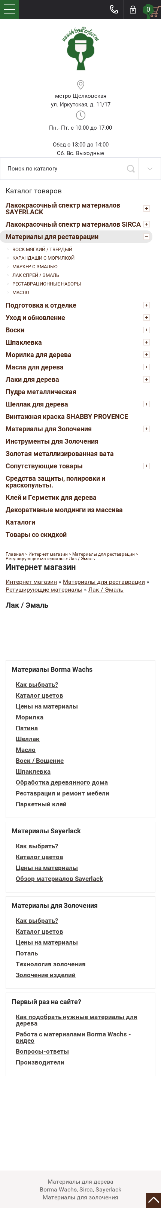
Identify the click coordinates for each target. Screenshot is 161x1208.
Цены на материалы (47, 706)
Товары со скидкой (36, 534)
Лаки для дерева (32, 379)
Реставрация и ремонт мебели (62, 793)
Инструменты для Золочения (52, 441)
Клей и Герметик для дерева (51, 497)
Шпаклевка (24, 342)
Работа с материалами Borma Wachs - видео (73, 1037)
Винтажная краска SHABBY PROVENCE (67, 416)
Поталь (27, 953)
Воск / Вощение (40, 761)
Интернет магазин (31, 581)
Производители (40, 1062)
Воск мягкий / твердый (42, 249)
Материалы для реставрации (52, 237)
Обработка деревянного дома (62, 782)
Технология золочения (51, 964)
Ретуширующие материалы (44, 589)
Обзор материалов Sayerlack (59, 879)
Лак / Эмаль (106, 589)
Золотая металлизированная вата (60, 453)
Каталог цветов (39, 695)
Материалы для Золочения (49, 429)
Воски (15, 330)
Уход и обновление (35, 317)
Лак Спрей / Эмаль (35, 275)
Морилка (29, 717)
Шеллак (28, 739)
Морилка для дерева (39, 355)
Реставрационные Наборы (46, 284)
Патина (27, 728)
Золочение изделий (46, 975)
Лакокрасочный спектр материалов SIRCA (73, 224)
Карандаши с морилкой (43, 258)
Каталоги (20, 522)
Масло (20, 292)
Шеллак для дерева (37, 404)
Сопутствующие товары (44, 466)
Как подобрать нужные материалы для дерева (76, 1020)
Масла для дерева (35, 367)
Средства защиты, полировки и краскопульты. (55, 481)
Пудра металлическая (41, 392)
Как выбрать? (37, 685)
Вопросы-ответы (42, 1051)
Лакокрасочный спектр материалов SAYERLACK (63, 208)
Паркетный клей (41, 804)
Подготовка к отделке (41, 305)
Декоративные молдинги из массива (64, 510)
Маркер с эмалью (35, 266)
